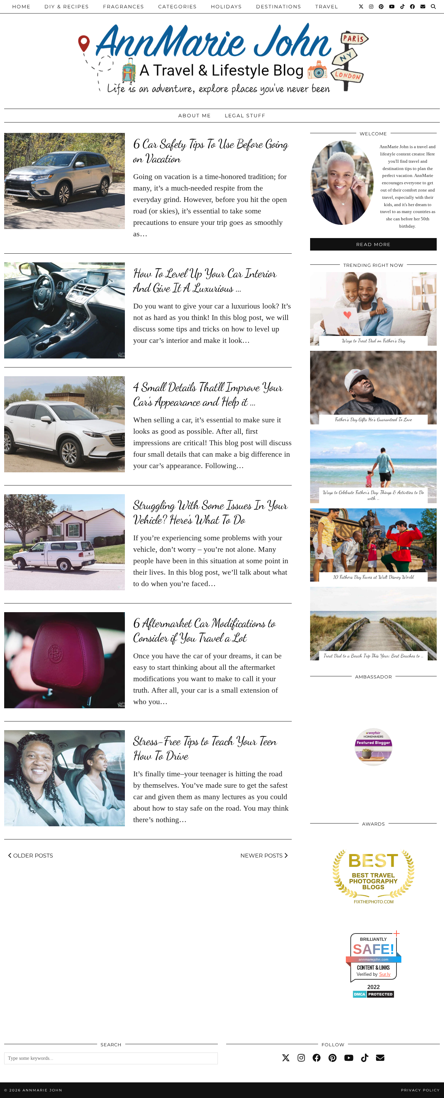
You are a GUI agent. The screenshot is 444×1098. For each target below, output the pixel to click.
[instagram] (301, 1058)
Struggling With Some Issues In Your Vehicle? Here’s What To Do (210, 512)
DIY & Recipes (66, 6)
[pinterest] (332, 1058)
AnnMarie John (42, 1090)
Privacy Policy (420, 1090)
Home (21, 6)
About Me (194, 115)
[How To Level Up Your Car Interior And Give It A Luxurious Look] (64, 310)
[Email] (423, 6)
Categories (177, 6)
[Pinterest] (381, 6)
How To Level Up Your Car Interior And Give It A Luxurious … (204, 280)
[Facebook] (413, 6)
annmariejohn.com (373, 959)
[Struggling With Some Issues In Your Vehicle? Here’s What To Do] (64, 542)
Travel (326, 6)
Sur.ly (385, 974)
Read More (373, 244)
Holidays (226, 6)
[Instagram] (371, 6)
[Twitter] (361, 6)
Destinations (278, 6)
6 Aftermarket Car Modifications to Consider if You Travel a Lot (204, 630)
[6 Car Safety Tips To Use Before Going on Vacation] (64, 181)
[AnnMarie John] (222, 52)
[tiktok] (364, 1058)
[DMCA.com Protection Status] (373, 996)
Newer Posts (262, 855)
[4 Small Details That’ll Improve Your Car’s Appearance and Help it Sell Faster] (64, 424)
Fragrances (123, 6)
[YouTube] (392, 6)
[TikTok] (402, 6)
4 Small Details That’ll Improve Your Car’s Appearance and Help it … (207, 394)
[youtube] (348, 1058)
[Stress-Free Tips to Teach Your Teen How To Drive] (64, 778)
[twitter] (286, 1058)
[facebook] (317, 1058)
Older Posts (32, 855)
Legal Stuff (245, 115)
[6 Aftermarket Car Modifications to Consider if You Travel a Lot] (64, 660)
